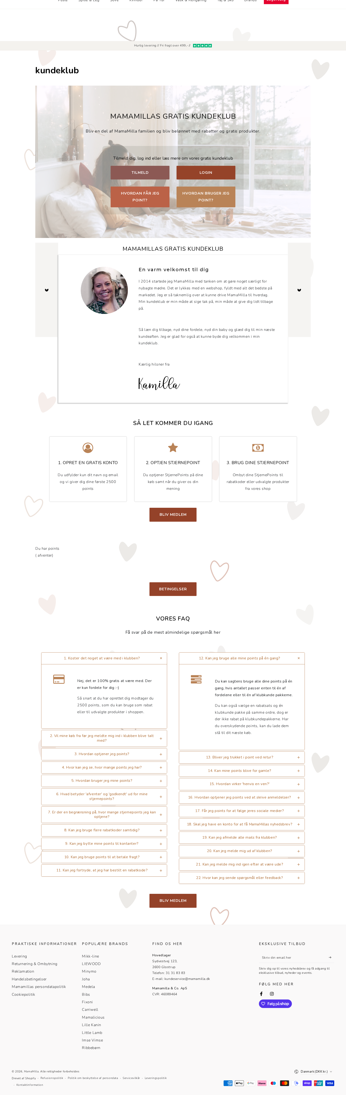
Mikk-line (90, 956)
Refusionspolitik (51, 1078)
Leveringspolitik (156, 1078)
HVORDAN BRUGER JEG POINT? (205, 197)
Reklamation (23, 971)
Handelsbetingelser (29, 979)
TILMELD (140, 172)
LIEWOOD (91, 963)
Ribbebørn (91, 1047)
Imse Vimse (92, 1040)
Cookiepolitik (23, 994)
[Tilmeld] (331, 957)
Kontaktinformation (29, 1085)
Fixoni (87, 1002)
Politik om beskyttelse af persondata (93, 1078)
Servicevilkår (131, 1078)
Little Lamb (92, 1032)
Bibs (86, 994)
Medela (88, 986)
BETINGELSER (173, 589)
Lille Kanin (91, 1025)
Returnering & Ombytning (34, 963)
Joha (86, 979)
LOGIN (206, 172)
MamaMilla (31, 1071)
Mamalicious (93, 1017)
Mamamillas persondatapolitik (39, 986)
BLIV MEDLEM (173, 514)
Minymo (89, 971)
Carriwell (90, 1009)
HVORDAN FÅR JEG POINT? (140, 197)
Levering (19, 956)
